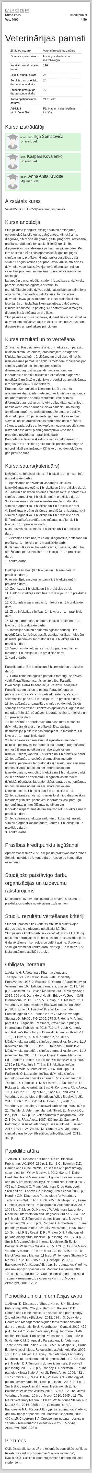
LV (7, 10)
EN (11, 10)
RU (17, 10)
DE (22, 10)
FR (27, 10)
